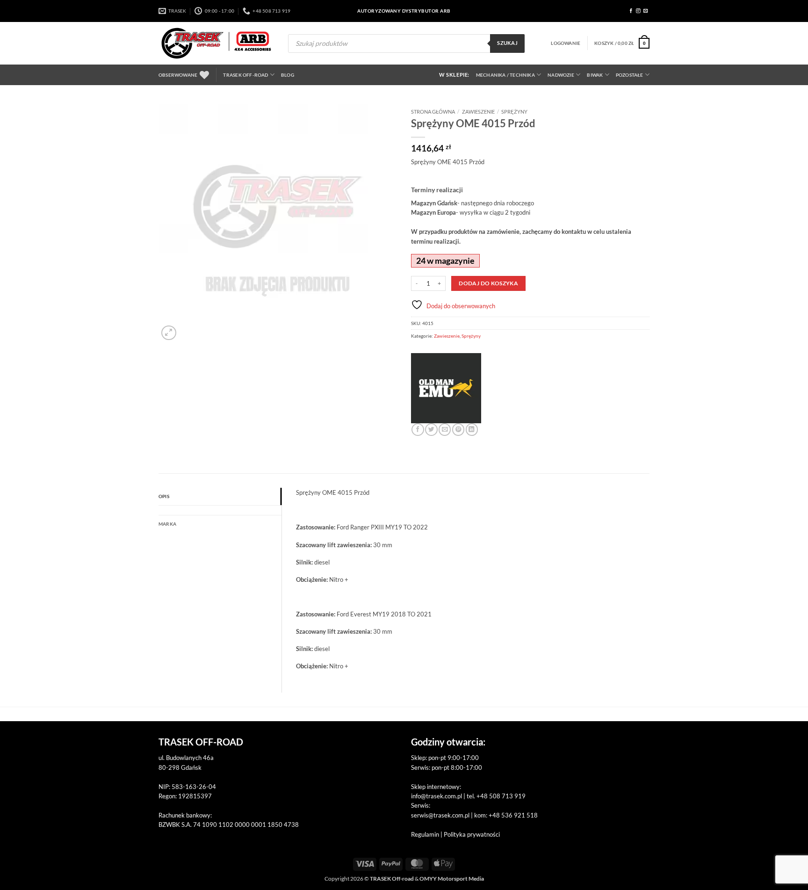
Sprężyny (514, 112)
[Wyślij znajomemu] (445, 429)
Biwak (595, 75)
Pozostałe (629, 75)
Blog (287, 75)
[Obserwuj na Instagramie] (638, 11)
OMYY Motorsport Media (451, 879)
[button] (565, 43)
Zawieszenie (478, 112)
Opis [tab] (164, 496)
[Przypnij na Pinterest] (458, 429)
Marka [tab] (167, 524)
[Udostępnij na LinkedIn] (472, 429)
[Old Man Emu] (446, 388)
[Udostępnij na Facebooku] (417, 429)
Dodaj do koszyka (488, 283)
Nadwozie (561, 75)
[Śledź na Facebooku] (631, 11)
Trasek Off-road (245, 75)
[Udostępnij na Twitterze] (431, 429)
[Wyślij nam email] (645, 11)
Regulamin (425, 834)
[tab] (220, 510)
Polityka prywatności (472, 834)
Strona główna (433, 112)
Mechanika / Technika (505, 75)
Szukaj (507, 43)
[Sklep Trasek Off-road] (216, 43)
